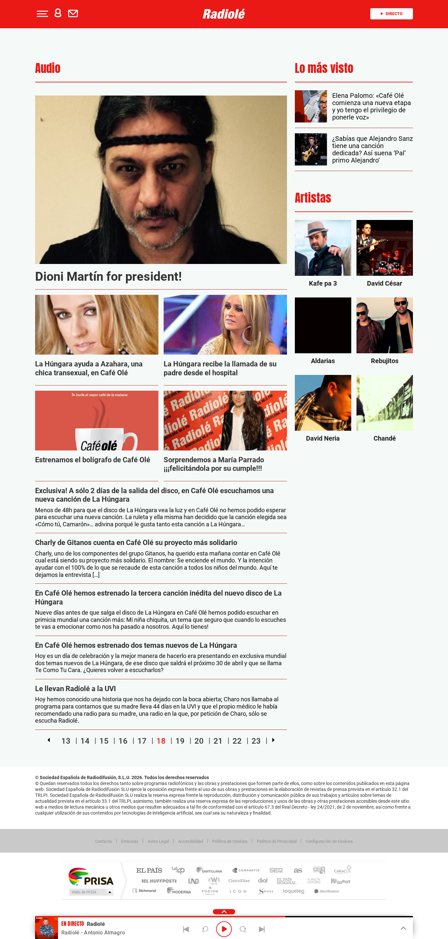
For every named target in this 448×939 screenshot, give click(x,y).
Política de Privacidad (276, 841)
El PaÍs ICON (238, 890)
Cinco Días (238, 881)
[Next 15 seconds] (243, 929)
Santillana (211, 871)
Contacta (103, 841)
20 (199, 740)
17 (142, 740)
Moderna (177, 890)
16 (123, 740)
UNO (194, 881)
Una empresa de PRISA (90, 876)
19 (180, 740)
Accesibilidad (190, 841)
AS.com (295, 871)
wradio (213, 881)
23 (256, 740)
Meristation (325, 890)
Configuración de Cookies (329, 841)
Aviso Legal (158, 841)
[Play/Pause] (224, 929)
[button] (41, 14)
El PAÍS (149, 871)
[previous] (49, 740)
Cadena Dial (263, 881)
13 (66, 740)
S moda (265, 890)
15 (104, 740)
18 (161, 740)
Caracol (340, 871)
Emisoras (129, 841)
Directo (394, 13)
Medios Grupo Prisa (90, 892)
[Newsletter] (74, 14)
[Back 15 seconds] (205, 929)
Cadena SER (274, 871)
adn (316, 871)
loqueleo (294, 890)
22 (237, 740)
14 (85, 740)
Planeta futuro (311, 881)
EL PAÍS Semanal (287, 881)
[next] (273, 740)
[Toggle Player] (402, 928)
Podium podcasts (209, 890)
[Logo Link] (224, 14)
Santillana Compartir (246, 871)
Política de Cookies (230, 841)
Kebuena (334, 881)
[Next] (262, 929)
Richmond (145, 890)
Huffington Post (158, 881)
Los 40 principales (180, 871)
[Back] (186, 929)
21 (218, 740)
